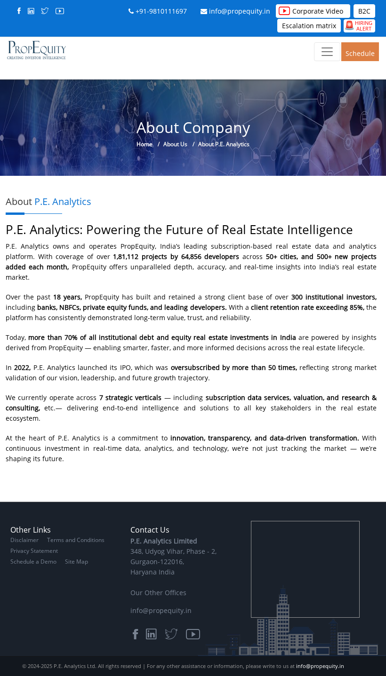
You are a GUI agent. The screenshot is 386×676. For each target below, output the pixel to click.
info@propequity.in (239, 11)
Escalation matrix (309, 25)
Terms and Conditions (76, 540)
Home (145, 144)
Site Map (76, 562)
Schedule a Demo (360, 55)
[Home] (36, 50)
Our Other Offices (158, 592)
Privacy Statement (34, 551)
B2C (364, 11)
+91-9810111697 (161, 11)
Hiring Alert (358, 25)
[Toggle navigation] (327, 51)
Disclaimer (24, 540)
